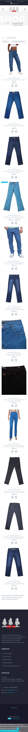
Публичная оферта (8, 662)
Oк (18, 728)
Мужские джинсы (14, 124)
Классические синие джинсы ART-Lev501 (14, 126)
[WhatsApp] (20, 1)
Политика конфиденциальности (11, 666)
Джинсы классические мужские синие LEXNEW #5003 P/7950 (14, 537)
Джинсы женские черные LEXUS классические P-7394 (14, 400)
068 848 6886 (9, 1)
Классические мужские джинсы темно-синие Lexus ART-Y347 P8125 (14, 491)
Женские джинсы (14, 78)
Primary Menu (25, 9)
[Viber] (22, 1)
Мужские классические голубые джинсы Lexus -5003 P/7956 (14, 263)
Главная (3, 37)
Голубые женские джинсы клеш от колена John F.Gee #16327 (14, 217)
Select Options (12, 85)
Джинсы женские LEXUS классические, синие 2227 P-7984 (14, 309)
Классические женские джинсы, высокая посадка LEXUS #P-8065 (14, 446)
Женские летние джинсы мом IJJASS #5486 (14, 80)
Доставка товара (7, 653)
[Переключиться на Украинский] (14, 4)
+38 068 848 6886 (13, 687)
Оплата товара (7, 656)
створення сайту (16, 718)
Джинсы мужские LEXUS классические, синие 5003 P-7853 (14, 583)
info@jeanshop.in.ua (12, 690)
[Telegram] (18, 1)
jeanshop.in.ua (10, 692)
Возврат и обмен (7, 659)
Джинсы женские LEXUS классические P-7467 (14, 354)
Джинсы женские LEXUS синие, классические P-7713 (14, 171)
